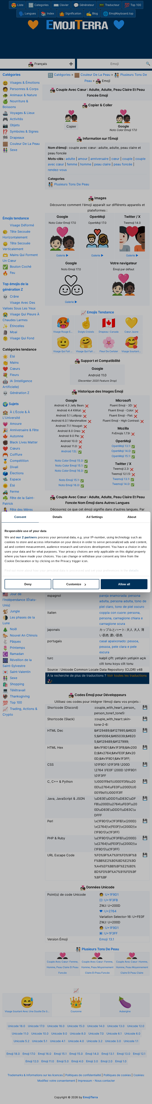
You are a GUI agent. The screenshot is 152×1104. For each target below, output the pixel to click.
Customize (73, 584)
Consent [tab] (20, 517)
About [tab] (131, 517)
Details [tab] (57, 517)
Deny (27, 584)
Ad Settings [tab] (94, 517)
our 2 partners (26, 537)
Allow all (124, 584)
